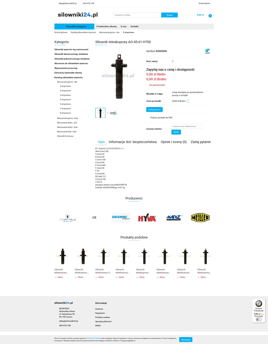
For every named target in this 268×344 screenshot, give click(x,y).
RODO (98, 325)
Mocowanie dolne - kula (67, 127)
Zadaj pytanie (154, 109)
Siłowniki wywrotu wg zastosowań (71, 49)
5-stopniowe (65, 99)
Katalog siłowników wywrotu (68, 77)
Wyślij (176, 132)
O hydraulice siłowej (106, 26)
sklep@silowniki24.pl (68, 321)
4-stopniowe (65, 95)
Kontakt (134, 26)
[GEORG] (120, 217)
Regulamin (100, 313)
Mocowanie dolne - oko (67, 123)
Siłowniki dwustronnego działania (71, 54)
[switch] (259, 319)
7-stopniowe (65, 108)
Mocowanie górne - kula (67, 118)
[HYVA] (147, 217)
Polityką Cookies (93, 338)
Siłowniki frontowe (65, 136)
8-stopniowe (65, 113)
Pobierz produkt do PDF (161, 117)
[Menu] (263, 300)
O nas (123, 26)
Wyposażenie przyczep (66, 68)
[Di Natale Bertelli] (67, 217)
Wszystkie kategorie (76, 26)
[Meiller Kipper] (200, 217)
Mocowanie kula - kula (67, 131)
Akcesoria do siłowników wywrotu (71, 63)
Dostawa (99, 309)
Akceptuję (185, 339)
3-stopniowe (65, 90)
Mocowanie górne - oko (67, 82)
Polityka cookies (102, 317)
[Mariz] (174, 217)
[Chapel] (207, 51)
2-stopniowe (65, 86)
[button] (101, 303)
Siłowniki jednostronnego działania (72, 59)
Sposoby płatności (103, 321)
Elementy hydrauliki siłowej (68, 73)
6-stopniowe (65, 104)
